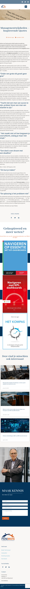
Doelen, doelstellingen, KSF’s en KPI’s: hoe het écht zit (15, 436)
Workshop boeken (5, 556)
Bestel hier (15, 258)
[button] (26, 7)
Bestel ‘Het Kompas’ (6, 550)
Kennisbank (4, 558)
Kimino (2, 586)
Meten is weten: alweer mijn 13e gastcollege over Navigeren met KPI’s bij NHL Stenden (14, 410)
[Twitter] (25, 2)
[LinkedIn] (9, 567)
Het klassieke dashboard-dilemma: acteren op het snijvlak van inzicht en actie (14, 383)
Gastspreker (4, 553)
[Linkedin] (28, 2)
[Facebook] (22, 2)
